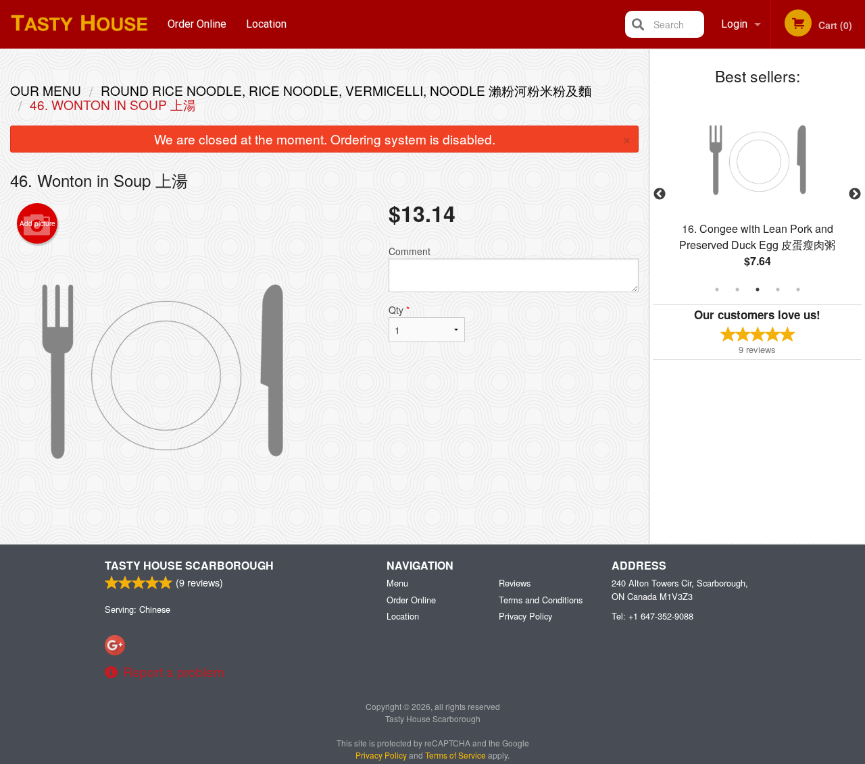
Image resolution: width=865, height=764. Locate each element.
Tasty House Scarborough (189, 565)
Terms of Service (455, 755)
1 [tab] (717, 289)
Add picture (37, 223)
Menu (397, 582)
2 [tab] (737, 289)
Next (855, 194)
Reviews (514, 582)
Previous (659, 194)
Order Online (197, 24)
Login (734, 24)
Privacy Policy (525, 615)
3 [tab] (757, 289)
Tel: (652, 615)
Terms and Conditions (541, 599)
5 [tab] (798, 289)
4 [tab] (778, 289)
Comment (409, 251)
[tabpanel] (757, 194)
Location (266, 24)
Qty (399, 310)
